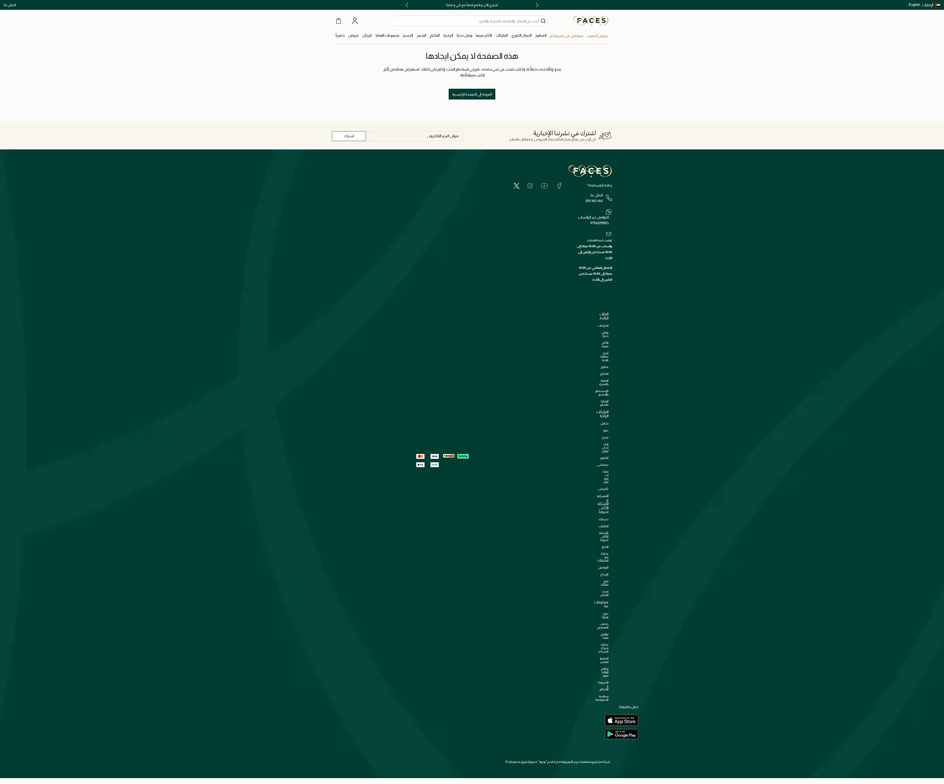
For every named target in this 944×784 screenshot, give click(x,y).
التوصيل (603, 567)
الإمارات (927, 5)
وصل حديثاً (605, 334)
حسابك (603, 519)
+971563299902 (599, 223)
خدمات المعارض (602, 625)
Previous (536, 4)
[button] (931, 5)
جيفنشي (602, 464)
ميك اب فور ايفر (605, 477)
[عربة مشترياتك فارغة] (338, 20)
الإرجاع (604, 574)
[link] (502, 35)
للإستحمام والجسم (601, 392)
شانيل (604, 423)
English (914, 4)
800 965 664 (594, 201)
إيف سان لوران (605, 447)
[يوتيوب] (544, 186)
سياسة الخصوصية (601, 697)
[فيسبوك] (559, 186)
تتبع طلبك (604, 582)
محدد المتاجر (604, 593)
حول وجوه (605, 615)
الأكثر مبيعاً (605, 344)
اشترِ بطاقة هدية (604, 356)
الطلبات (603, 526)
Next (407, 4)
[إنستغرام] (530, 186)
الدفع (605, 547)
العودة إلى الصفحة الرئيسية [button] (472, 94)
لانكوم (604, 458)
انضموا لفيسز (604, 660)
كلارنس (603, 489)
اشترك (349, 136)
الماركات (603, 325)
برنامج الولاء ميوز (604, 672)
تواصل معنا (604, 635)
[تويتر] (516, 186)
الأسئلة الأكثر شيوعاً (603, 536)
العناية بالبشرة (603, 382)
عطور (604, 367)
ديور (605, 430)
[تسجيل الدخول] (354, 21)
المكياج (604, 374)
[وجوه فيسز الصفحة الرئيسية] (590, 20)
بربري (605, 437)
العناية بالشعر (604, 403)
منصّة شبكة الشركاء (603, 648)
